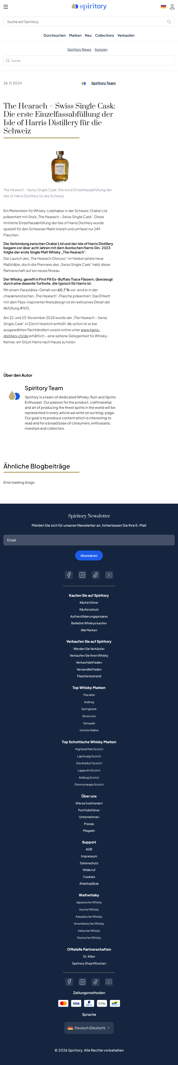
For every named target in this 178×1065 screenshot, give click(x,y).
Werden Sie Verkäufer (89, 649)
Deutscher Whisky (89, 937)
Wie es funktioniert (89, 803)
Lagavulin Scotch (89, 770)
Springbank (89, 709)
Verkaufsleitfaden (89, 662)
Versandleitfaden (89, 669)
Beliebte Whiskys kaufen (89, 623)
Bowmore (89, 716)
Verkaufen (125, 35)
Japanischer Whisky (89, 902)
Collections (104, 35)
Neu (88, 35)
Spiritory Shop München (89, 963)
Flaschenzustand (89, 676)
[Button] (69, 575)
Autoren (101, 49)
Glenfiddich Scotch (89, 763)
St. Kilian (89, 956)
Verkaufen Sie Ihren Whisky (89, 655)
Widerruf (89, 870)
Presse (89, 824)
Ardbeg (89, 702)
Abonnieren (89, 555)
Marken (75, 35)
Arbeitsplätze (89, 883)
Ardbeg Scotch (89, 777)
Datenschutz (89, 863)
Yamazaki (89, 723)
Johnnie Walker (89, 730)
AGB (89, 849)
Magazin (89, 830)
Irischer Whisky (89, 909)
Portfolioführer (89, 810)
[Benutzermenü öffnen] (172, 6)
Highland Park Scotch (89, 749)
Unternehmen (89, 817)
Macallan (89, 695)
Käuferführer (89, 602)
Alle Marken (89, 630)
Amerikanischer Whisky (89, 923)
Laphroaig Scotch (89, 756)
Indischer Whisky (89, 930)
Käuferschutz (89, 609)
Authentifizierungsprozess (89, 616)
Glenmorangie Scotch (89, 784)
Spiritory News (79, 49)
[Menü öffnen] (5, 6)
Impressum (89, 856)
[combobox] (89, 61)
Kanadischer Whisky (89, 916)
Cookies (89, 877)
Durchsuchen (55, 35)
